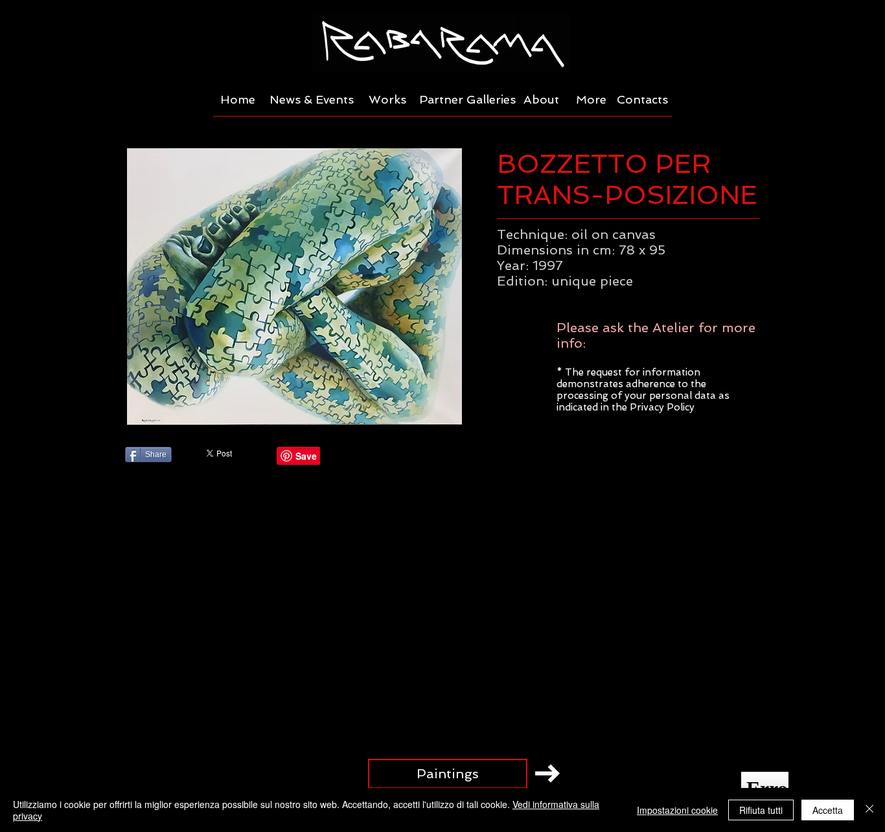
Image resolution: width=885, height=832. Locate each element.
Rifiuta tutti (761, 810)
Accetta (827, 810)
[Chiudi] (869, 810)
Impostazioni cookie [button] (677, 810)
